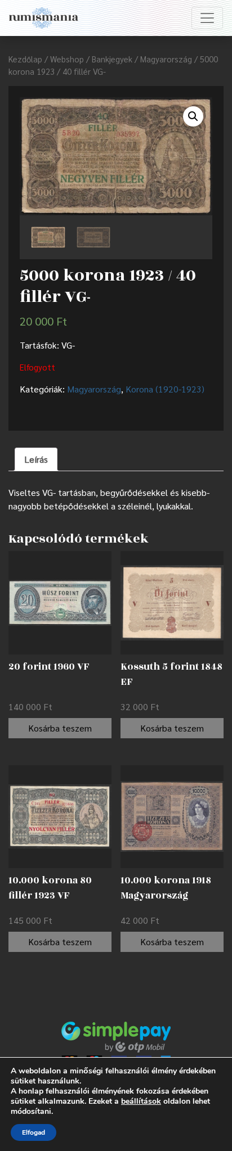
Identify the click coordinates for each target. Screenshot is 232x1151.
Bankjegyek (112, 58)
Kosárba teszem (60, 728)
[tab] (36, 459)
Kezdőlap (25, 58)
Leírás (36, 459)
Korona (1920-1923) (165, 389)
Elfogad (33, 1132)
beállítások (141, 1101)
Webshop (67, 58)
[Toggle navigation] (207, 18)
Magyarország (166, 58)
